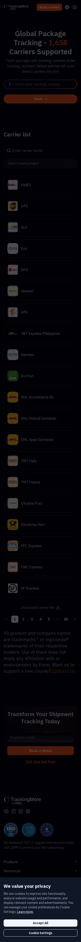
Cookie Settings (40, 933)
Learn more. (25, 912)
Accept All (40, 923)
